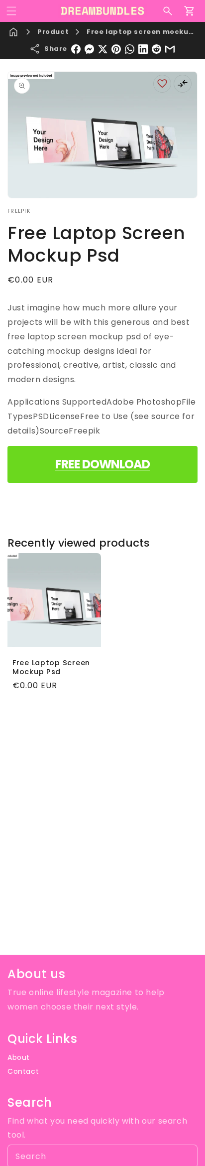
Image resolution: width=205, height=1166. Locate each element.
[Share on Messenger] (89, 49)
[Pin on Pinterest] (116, 49)
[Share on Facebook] (76, 49)
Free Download (102, 464)
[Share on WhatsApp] (129, 49)
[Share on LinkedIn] (143, 49)
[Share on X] (102, 49)
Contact (23, 1071)
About (18, 1057)
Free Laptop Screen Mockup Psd (51, 667)
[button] (11, 11)
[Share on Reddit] (156, 49)
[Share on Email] (170, 49)
